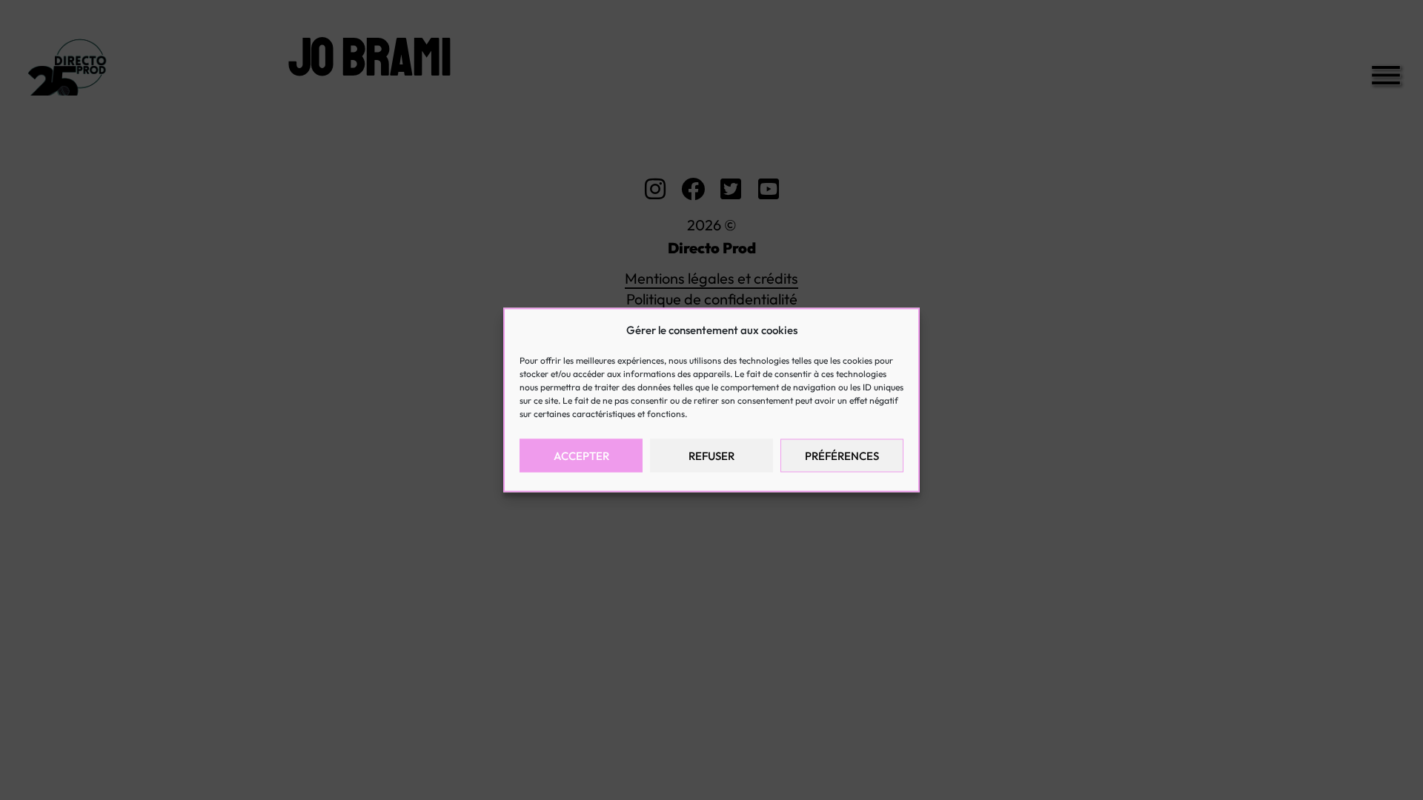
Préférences (842, 455)
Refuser (711, 455)
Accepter (581, 455)
